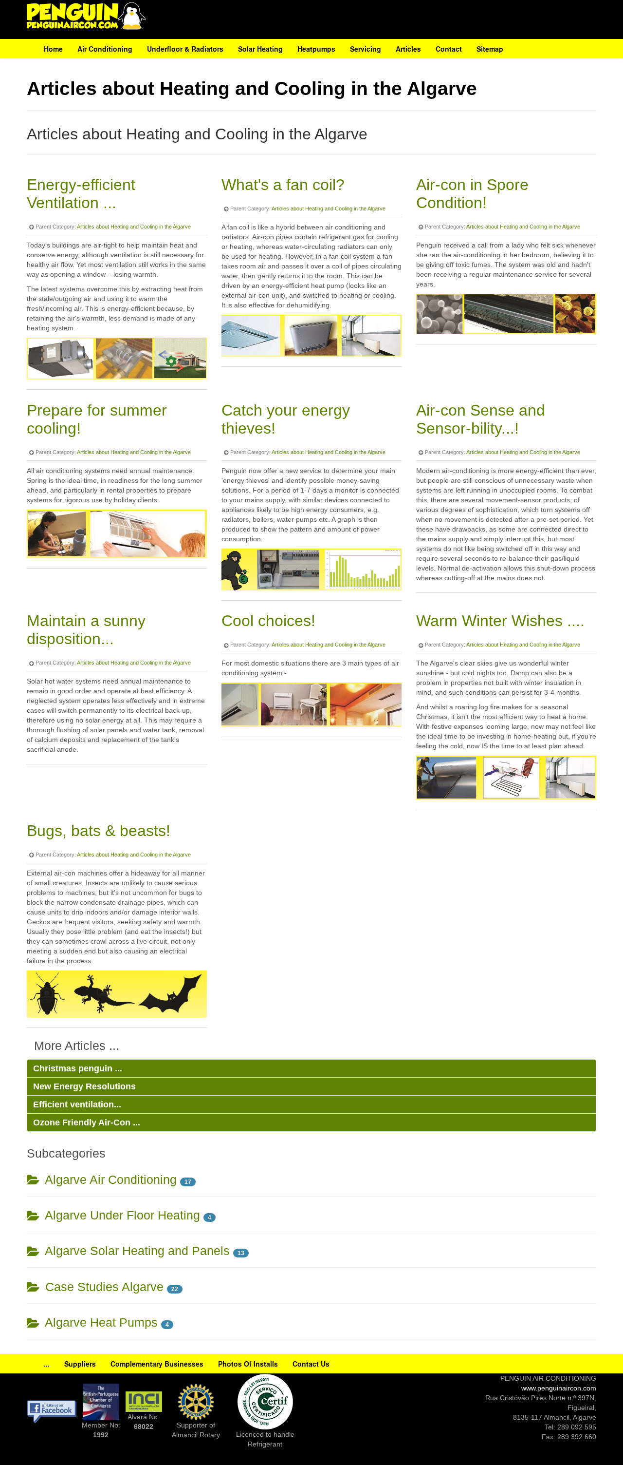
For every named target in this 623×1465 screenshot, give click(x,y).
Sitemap (489, 49)
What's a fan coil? (283, 184)
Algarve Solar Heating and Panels (136, 1250)
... (47, 1364)
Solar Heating (260, 49)
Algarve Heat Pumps (100, 1322)
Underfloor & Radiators (185, 49)
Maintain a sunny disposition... (86, 629)
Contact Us (311, 1364)
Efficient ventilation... (77, 1104)
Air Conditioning (104, 49)
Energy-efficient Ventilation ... (81, 193)
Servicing (365, 49)
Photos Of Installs (248, 1364)
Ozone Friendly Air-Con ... (86, 1122)
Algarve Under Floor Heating (121, 1215)
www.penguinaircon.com (558, 1388)
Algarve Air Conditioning (109, 1179)
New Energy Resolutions (84, 1086)
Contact (449, 49)
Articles (408, 49)
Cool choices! (268, 620)
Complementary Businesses (156, 1364)
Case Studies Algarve (103, 1287)
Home (53, 49)
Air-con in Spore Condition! (472, 193)
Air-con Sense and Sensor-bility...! (480, 419)
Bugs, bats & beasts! (98, 830)
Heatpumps (316, 49)
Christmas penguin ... (77, 1068)
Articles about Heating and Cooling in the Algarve (134, 226)
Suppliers (80, 1364)
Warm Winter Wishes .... (500, 620)
